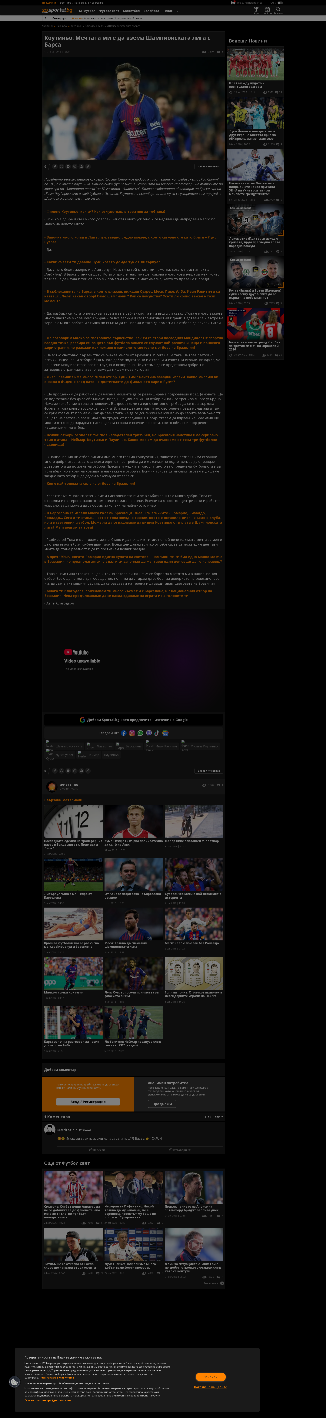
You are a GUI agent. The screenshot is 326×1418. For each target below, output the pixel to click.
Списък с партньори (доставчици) (48, 1400)
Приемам (211, 1377)
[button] (14, 1382)
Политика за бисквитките (57, 1377)
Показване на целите (210, 1387)
